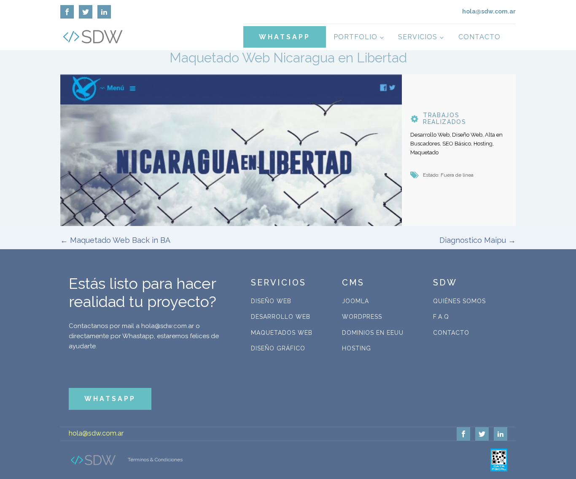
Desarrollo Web (280, 316)
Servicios (417, 37)
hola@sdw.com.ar (96, 433)
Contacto (479, 37)
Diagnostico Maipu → (477, 240)
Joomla (355, 301)
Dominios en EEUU (373, 332)
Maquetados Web (281, 332)
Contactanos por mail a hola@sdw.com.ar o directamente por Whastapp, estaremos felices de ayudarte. (144, 336)
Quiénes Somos (459, 301)
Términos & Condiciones (155, 460)
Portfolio (355, 37)
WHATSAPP (284, 37)
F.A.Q (441, 316)
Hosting (356, 348)
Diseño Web (271, 301)
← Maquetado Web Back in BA (115, 240)
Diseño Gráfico (278, 348)
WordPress (362, 316)
